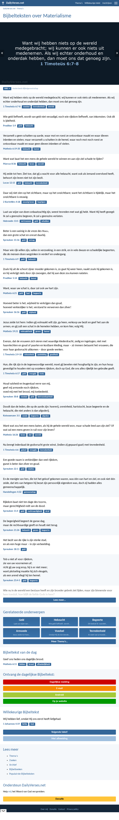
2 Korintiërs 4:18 (11, 202)
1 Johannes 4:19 (11, 724)
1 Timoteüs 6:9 (10, 259)
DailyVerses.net (9, 9)
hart (28, 293)
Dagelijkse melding (59, 682)
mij (10, 791)
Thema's (78, 3)
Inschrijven (107, 3)
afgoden (45, 416)
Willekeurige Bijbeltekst (21, 712)
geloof (23, 450)
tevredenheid (39, 107)
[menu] (116, 4)
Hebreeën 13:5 (10, 221)
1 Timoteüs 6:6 (10, 450)
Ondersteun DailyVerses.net (24, 785)
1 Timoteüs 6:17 (11, 373)
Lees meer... (59, 600)
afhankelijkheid (43, 664)
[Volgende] (59, 593)
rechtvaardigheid (35, 511)
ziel (30, 435)
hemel (36, 149)
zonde (24, 416)
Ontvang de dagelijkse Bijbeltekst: (29, 675)
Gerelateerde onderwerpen (24, 612)
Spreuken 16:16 (11, 312)
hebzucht (29, 126)
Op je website (59, 701)
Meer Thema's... (59, 641)
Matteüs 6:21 (10, 293)
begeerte (37, 293)
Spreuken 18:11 (11, 549)
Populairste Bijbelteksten (21, 774)
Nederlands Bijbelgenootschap (25, 89)
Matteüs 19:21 (10, 331)
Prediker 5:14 (10, 278)
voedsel (26, 107)
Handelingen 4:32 (12, 492)
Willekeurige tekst (92, 3)
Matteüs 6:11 (10, 664)
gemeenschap (30, 492)
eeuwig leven (28, 202)
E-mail (59, 688)
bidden (22, 664)
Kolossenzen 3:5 (11, 416)
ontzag (32, 240)
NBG (6, 89)
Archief (13, 765)
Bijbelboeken (15, 769)
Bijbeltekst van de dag (20, 653)
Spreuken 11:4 (10, 511)
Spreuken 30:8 (10, 397)
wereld (51, 107)
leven (32, 164)
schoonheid (29, 355)
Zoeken (12, 760)
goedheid (54, 355)
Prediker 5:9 (9, 126)
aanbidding (41, 355)
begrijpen (41, 202)
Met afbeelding (59, 738)
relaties (31, 469)
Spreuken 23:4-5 (11, 580)
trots (42, 374)
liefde (24, 724)
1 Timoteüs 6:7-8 (11, 106)
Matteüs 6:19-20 (11, 149)
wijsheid (32, 313)
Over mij (44, 809)
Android (59, 695)
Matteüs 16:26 (10, 435)
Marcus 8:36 (9, 164)
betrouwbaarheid (45, 397)
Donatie (59, 799)
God (32, 724)
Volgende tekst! (59, 732)
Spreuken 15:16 (11, 240)
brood (31, 664)
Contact (61, 809)
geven (38, 332)
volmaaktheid (26, 332)
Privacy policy (72, 809)
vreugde (32, 374)
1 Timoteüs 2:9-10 (12, 354)
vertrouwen (26, 221)
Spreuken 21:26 (11, 530)
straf (47, 511)
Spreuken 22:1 (10, 469)
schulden (45, 221)
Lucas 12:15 (9, 183)
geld (20, 126)
